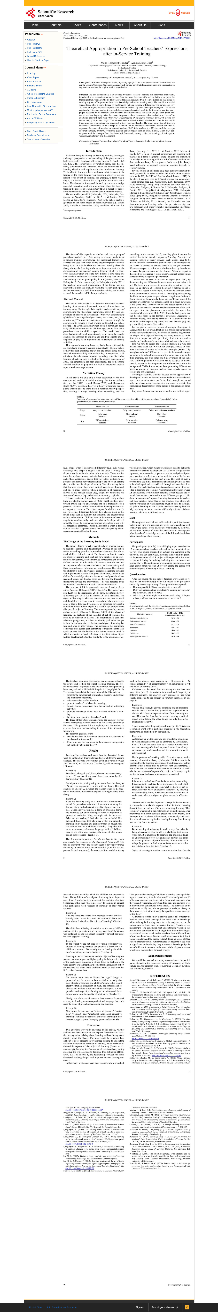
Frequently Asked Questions (40, 122)
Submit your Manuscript (164, 1307)
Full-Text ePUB (33, 52)
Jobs (162, 25)
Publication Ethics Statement (40, 114)
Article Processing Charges (39, 94)
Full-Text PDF (33, 44)
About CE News (34, 118)
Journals (55, 25)
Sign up (140, 1307)
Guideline (30, 89)
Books (77, 25)
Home (34, 25)
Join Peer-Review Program (61, 1307)
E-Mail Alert (35, 1307)
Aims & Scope (33, 81)
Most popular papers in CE (39, 110)
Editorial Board (33, 85)
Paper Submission (35, 98)
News (119, 25)
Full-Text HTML (33, 48)
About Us (140, 25)
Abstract (30, 39)
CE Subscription (34, 102)
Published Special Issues (37, 135)
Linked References (35, 56)
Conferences (98, 25)
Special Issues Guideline (37, 139)
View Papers (32, 77)
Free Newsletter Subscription (40, 106)
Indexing (30, 73)
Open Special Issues (35, 131)
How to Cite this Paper (37, 60)
